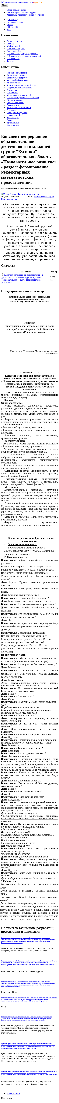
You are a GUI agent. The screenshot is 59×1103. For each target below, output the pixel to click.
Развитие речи (13, 105)
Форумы (11, 61)
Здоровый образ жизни (17, 80)
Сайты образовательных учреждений (24, 56)
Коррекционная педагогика (19, 87)
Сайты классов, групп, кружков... (22, 53)
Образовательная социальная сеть (21, 2)
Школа (10, 24)
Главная (10, 43)
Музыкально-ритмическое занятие (23, 97)
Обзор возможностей (16, 10)
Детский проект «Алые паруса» (21, 12)
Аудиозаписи (13, 122)
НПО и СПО (13, 27)
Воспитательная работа (17, 78)
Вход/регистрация (15, 41)
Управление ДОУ (15, 115)
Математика (12, 92)
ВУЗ (9, 29)
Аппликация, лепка (16, 75)
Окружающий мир (15, 102)
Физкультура (13, 117)
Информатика (13, 83)
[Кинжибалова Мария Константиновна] (20, 194)
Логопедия (12, 90)
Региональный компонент (19, 107)
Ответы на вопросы (16, 48)
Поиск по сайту (14, 51)
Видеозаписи (13, 125)
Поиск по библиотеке (17, 73)
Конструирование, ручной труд (21, 85)
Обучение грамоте (15, 100)
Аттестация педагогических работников (25, 15)
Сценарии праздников (17, 112)
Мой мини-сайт (14, 46)
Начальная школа (15, 22)
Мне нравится (13, 1093)
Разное (10, 120)
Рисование (12, 110)
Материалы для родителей (19, 95)
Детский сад (12, 19)
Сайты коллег (13, 58)
